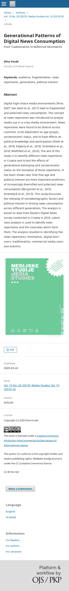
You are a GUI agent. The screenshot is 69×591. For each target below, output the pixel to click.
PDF (11, 350)
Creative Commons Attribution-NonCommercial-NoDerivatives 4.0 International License (31, 440)
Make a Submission (20, 488)
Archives (20, 12)
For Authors (12, 546)
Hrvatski (11, 517)
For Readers (12, 540)
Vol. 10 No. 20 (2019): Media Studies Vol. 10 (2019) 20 (34, 16)
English (10, 511)
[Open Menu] (4, 4)
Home (7, 12)
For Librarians (13, 551)
